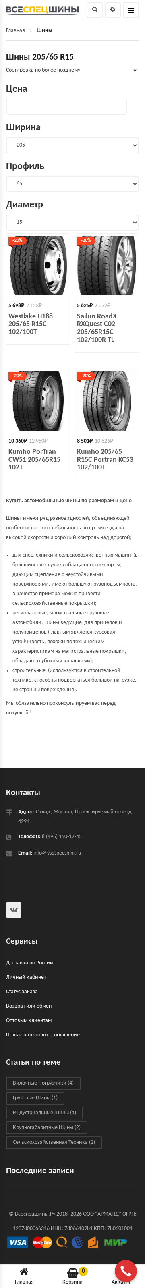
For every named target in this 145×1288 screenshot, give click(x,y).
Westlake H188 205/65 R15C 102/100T (30, 324)
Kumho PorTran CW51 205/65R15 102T (34, 460)
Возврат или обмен (29, 1006)
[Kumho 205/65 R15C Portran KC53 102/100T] (107, 401)
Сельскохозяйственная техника (54, 1142)
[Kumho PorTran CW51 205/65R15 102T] (38, 401)
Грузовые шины (35, 1098)
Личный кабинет (26, 977)
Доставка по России (29, 963)
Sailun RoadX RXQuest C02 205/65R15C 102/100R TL (97, 328)
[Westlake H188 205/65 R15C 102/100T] (38, 265)
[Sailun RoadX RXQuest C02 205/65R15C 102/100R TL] (107, 265)
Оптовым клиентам (29, 1021)
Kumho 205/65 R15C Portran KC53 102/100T (105, 460)
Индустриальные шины (44, 1113)
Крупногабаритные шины (47, 1128)
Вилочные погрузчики (43, 1083)
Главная (15, 31)
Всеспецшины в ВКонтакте (13, 910)
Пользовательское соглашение (43, 1035)
